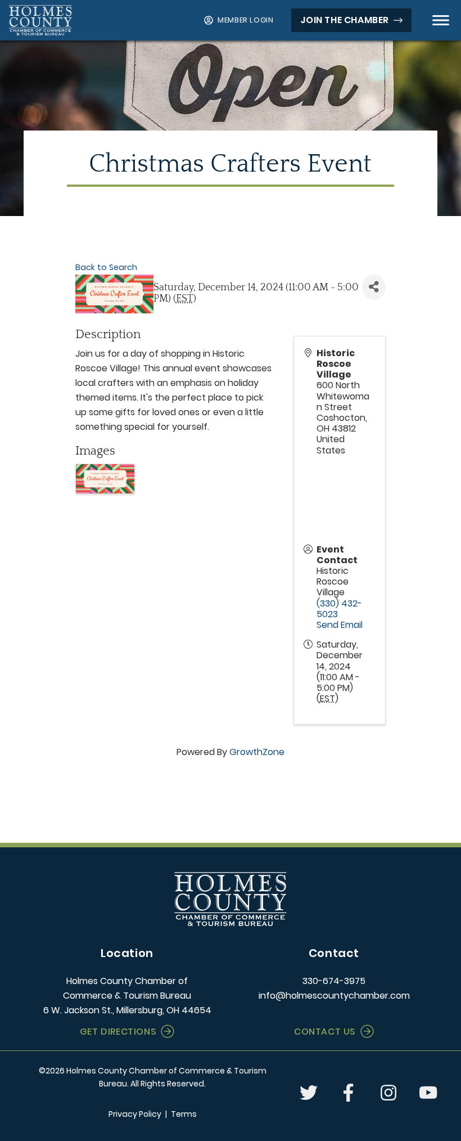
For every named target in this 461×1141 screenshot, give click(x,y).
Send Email (340, 624)
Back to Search (106, 267)
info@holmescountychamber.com (334, 995)
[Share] (374, 287)
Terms (184, 1114)
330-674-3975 (333, 980)
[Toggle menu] (440, 20)
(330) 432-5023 (339, 609)
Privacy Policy (135, 1114)
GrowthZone (256, 751)
